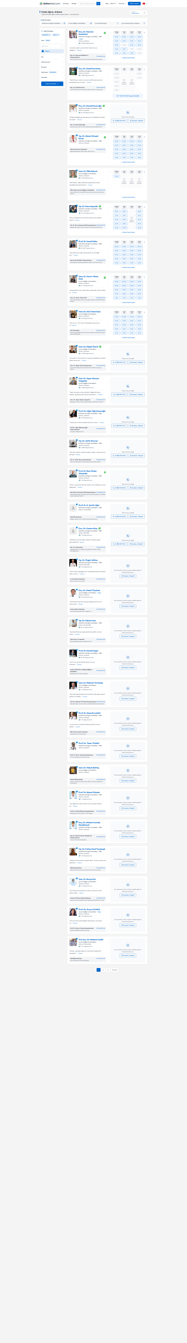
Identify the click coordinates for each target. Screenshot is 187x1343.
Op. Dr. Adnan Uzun (87, 620)
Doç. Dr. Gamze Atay (88, 528)
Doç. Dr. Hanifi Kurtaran (90, 68)
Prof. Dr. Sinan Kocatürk (90, 713)
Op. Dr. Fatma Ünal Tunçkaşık (92, 849)
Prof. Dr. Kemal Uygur (88, 650)
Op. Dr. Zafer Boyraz (88, 441)
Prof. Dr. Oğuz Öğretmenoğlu (92, 411)
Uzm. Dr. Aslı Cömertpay (90, 311)
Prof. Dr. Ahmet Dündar (89, 792)
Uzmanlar (66, 3)
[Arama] (98, 3)
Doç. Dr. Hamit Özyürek (89, 590)
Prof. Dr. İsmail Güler (88, 241)
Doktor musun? (134, 3)
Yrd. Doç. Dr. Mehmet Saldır (91, 939)
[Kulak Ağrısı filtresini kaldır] (49, 35)
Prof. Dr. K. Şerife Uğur (89, 505)
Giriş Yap (121, 3)
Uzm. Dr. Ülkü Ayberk (88, 171)
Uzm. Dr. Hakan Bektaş (89, 767)
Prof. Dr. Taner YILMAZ (89, 743)
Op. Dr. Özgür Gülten (88, 560)
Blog (107, 3)
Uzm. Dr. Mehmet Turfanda (91, 683)
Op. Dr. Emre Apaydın (88, 206)
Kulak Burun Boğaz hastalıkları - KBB (90, 36)
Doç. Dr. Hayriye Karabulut (86, 32)
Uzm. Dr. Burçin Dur (87, 879)
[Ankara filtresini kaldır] (58, 35)
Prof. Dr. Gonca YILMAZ (89, 909)
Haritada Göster (101, 56)
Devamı (79, 50)
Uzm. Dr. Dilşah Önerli (88, 346)
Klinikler (74, 3)
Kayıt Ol (112, 3)
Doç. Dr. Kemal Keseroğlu (90, 106)
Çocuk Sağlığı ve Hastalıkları (87, 174)
